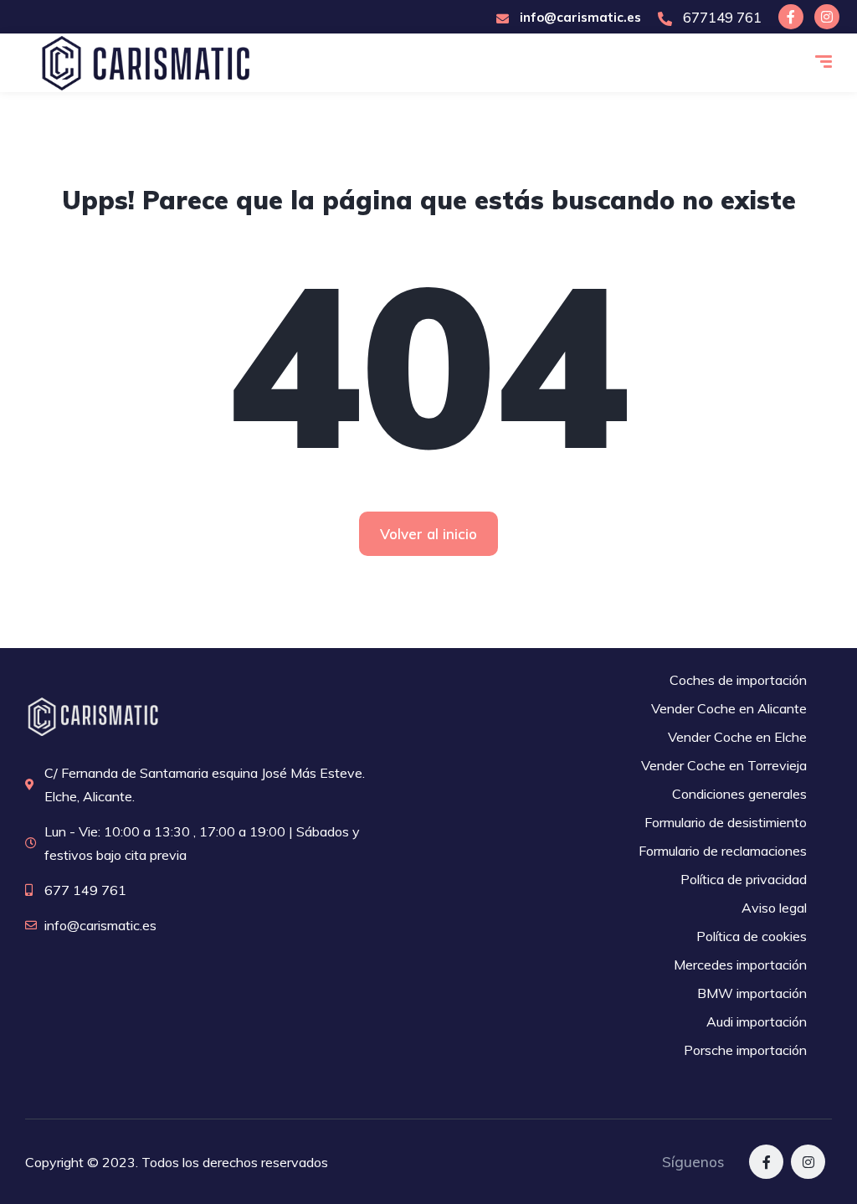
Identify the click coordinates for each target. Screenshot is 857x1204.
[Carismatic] (146, 63)
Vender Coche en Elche (737, 736)
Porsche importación (745, 1050)
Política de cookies (751, 936)
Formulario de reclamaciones (723, 850)
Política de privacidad (743, 879)
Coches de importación (738, 679)
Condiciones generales (739, 793)
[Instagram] (826, 16)
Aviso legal (774, 907)
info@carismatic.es (578, 17)
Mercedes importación (740, 964)
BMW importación (752, 993)
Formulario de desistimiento (725, 822)
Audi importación (756, 1021)
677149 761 (721, 17)
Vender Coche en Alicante (729, 708)
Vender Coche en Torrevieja (724, 765)
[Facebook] (790, 16)
